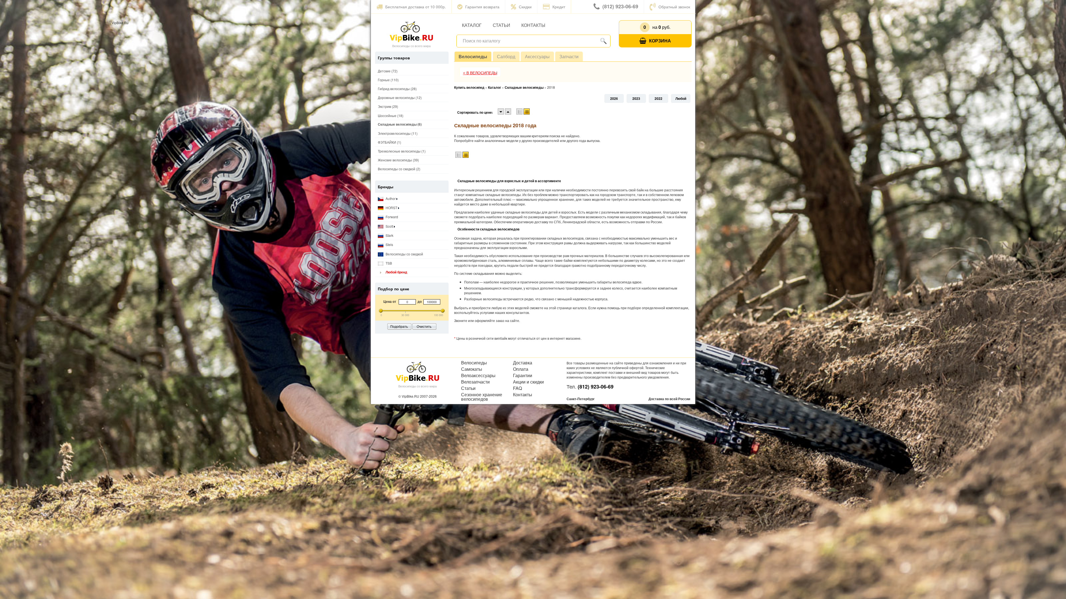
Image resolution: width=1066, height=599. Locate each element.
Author (390, 198)
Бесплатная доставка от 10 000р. (415, 6)
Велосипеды (473, 56)
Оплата (520, 369)
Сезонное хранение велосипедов (481, 396)
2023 (636, 98)
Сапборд (506, 56)
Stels (389, 244)
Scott (389, 226)
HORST (391, 207)
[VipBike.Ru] (411, 31)
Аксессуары (537, 56)
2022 (658, 98)
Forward (391, 216)
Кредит (558, 6)
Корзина (660, 40)
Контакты (533, 25)
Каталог (472, 25)
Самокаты (471, 369)
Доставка (522, 363)
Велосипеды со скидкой (404, 254)
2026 (614, 98)
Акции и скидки (528, 382)
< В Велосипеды (480, 73)
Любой (680, 98)
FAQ (517, 388)
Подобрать (399, 326)
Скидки (525, 6)
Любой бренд (396, 272)
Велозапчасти (475, 382)
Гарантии (522, 375)
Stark (389, 235)
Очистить (424, 326)
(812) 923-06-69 (620, 6)
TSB (388, 263)
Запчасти (569, 56)
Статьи (501, 25)
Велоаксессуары (478, 375)
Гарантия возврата (482, 6)
